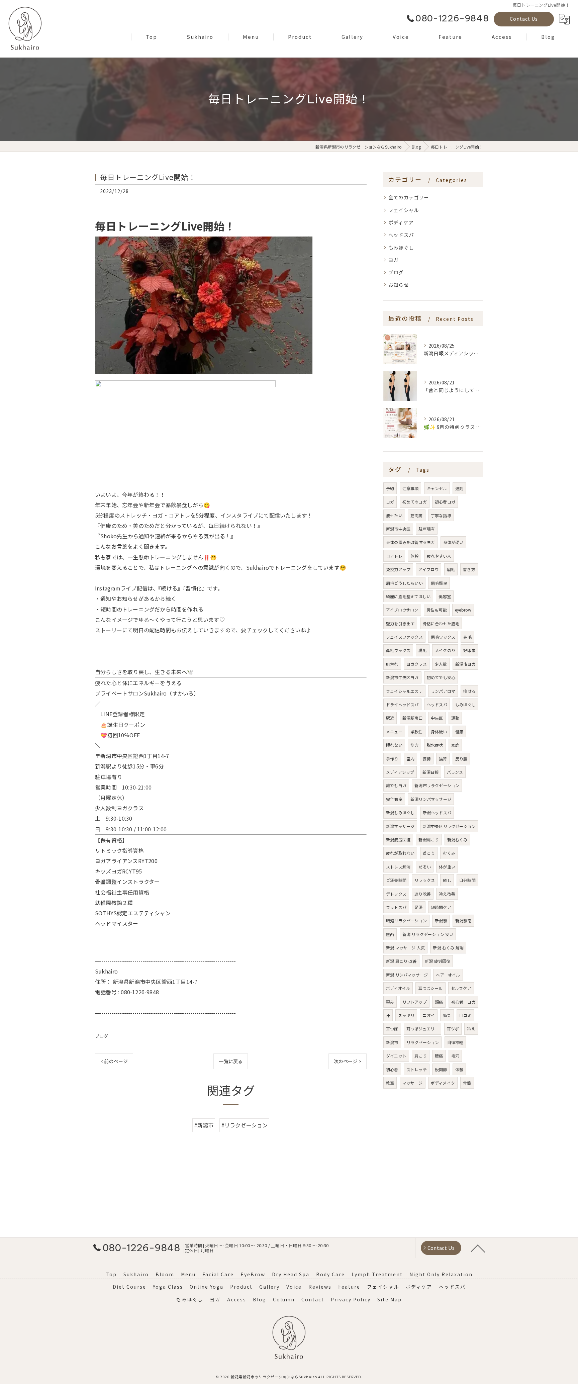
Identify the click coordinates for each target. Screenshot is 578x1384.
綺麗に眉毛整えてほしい (408, 596)
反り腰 (461, 758)
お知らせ (398, 284)
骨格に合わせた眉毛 (441, 623)
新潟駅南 (463, 920)
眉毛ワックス (443, 637)
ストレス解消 (398, 866)
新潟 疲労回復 (437, 961)
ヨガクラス (416, 664)
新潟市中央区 (398, 529)
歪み (390, 1002)
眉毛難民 (439, 583)
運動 (455, 718)
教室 (390, 1083)
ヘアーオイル (448, 975)
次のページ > (347, 1061)
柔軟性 (416, 731)
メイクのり (445, 650)
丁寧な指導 (441, 515)
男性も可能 (436, 610)
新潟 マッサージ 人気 (405, 947)
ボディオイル (398, 988)
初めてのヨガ (414, 501)
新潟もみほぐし (400, 812)
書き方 (469, 569)
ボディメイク (443, 1083)
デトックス (396, 894)
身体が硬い (453, 542)
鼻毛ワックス (398, 650)
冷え (471, 1028)
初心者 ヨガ (463, 1002)
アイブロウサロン (402, 610)
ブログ (101, 1036)
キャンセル (437, 488)
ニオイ (428, 1015)
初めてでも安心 (441, 677)
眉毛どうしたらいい (404, 583)
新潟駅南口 (412, 718)
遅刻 (459, 488)
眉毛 (451, 569)
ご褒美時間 (396, 880)
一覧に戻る (231, 1061)
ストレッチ (416, 1069)
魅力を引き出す (400, 623)
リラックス (424, 880)
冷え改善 (447, 894)
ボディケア (400, 222)
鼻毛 (467, 637)
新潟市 (392, 1042)
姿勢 (426, 758)
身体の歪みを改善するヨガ (410, 542)
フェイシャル (403, 209)
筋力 (414, 745)
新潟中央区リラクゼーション (449, 826)
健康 (459, 731)
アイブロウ (428, 569)
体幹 (414, 556)
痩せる (469, 691)
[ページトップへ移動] (478, 1248)
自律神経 (455, 1042)
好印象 (469, 650)
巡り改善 (422, 894)
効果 (447, 1015)
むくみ (449, 853)
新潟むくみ (457, 839)
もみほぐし (401, 247)
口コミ (465, 1015)
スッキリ (406, 1015)
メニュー (394, 731)
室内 (410, 758)
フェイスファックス (404, 637)
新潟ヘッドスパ (437, 812)
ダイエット (396, 1055)
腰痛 (439, 1055)
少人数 (441, 664)
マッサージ (412, 1083)
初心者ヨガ (445, 501)
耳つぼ (392, 1028)
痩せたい (394, 515)
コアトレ (394, 556)
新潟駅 (441, 920)
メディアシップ (400, 772)
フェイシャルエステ (404, 691)
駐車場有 (426, 529)
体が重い (447, 866)
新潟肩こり (428, 839)
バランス (455, 772)
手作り (392, 758)
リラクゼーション (422, 1042)
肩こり (420, 1055)
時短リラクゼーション (406, 920)
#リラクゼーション (244, 1125)
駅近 (390, 718)
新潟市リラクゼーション (436, 785)
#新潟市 (204, 1125)
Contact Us (524, 18)
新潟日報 (430, 772)
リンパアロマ (443, 691)
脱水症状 (435, 745)
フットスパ (396, 907)
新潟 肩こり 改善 (401, 961)
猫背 (443, 758)
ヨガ (393, 259)
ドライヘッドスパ (402, 704)
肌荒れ (392, 664)
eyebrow (463, 610)
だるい (424, 866)
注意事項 (410, 488)
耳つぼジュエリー (422, 1028)
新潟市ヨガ (465, 664)
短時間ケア (441, 907)
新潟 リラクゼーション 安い (428, 934)
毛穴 (455, 1055)
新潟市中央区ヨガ (402, 677)
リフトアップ (414, 1002)
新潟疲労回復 (398, 839)
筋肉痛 (416, 515)
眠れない (394, 745)
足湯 (418, 907)
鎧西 (390, 934)
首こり (429, 853)
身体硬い (439, 731)
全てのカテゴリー (408, 197)
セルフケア (461, 988)
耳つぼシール (430, 988)
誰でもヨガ (396, 785)
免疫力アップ (398, 569)
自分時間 (467, 880)
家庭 (455, 745)
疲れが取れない (400, 853)
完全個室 (394, 799)
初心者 (392, 1069)
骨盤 (467, 1083)
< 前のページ (114, 1061)
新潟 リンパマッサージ (407, 975)
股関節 (441, 1069)
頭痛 (439, 1002)
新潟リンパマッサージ (430, 799)
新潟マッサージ (400, 826)
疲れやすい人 (439, 556)
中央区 (437, 718)
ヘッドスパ (401, 234)
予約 (390, 488)
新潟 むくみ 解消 (448, 947)
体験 (459, 1069)
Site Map (389, 1299)
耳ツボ (453, 1028)
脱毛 (422, 650)
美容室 (445, 596)
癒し (447, 880)
